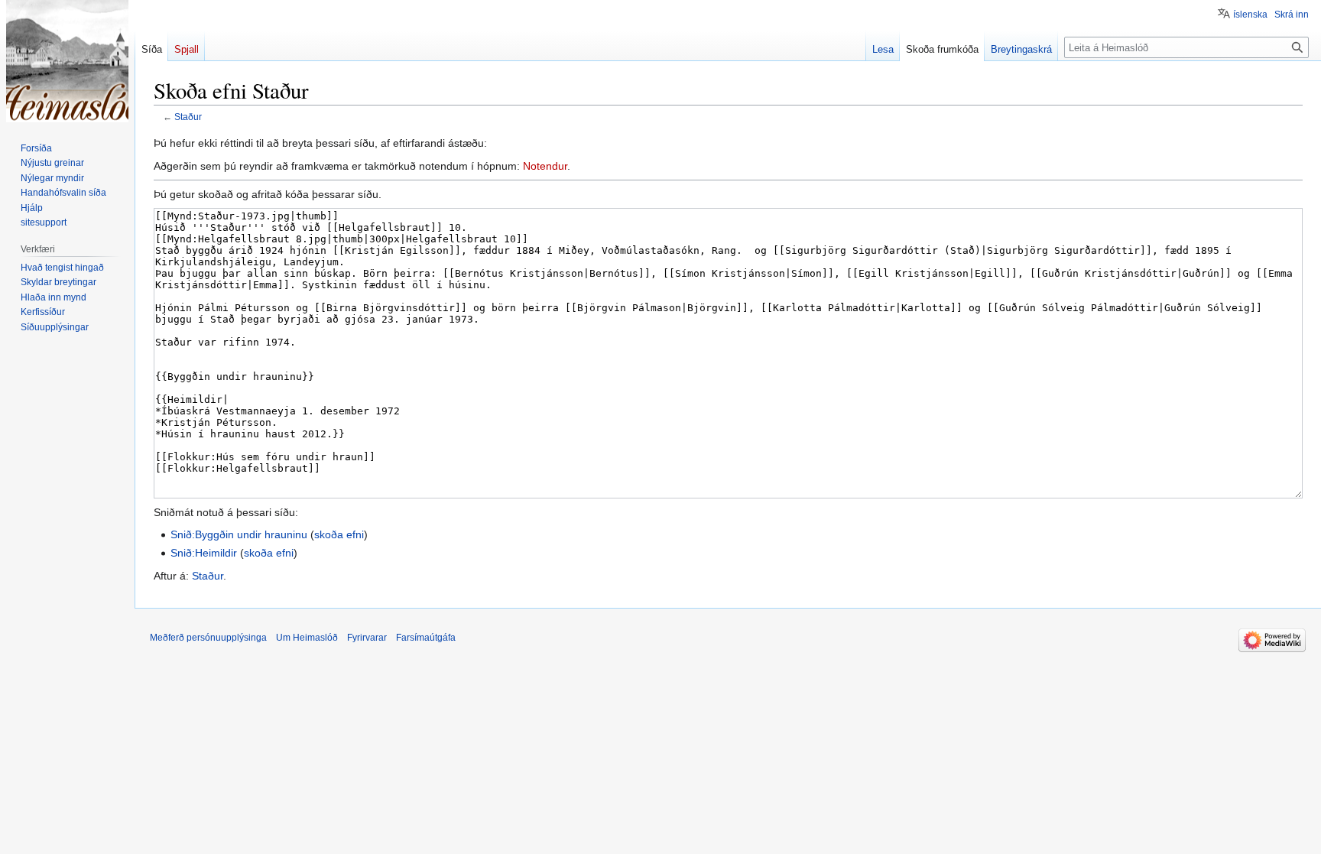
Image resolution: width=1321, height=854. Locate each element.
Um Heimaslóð (307, 637)
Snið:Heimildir (203, 553)
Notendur (545, 166)
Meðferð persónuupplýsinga (208, 637)
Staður (188, 117)
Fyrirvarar (367, 637)
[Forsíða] (67, 61)
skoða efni (339, 534)
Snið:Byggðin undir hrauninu (238, 534)
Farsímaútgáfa (426, 637)
